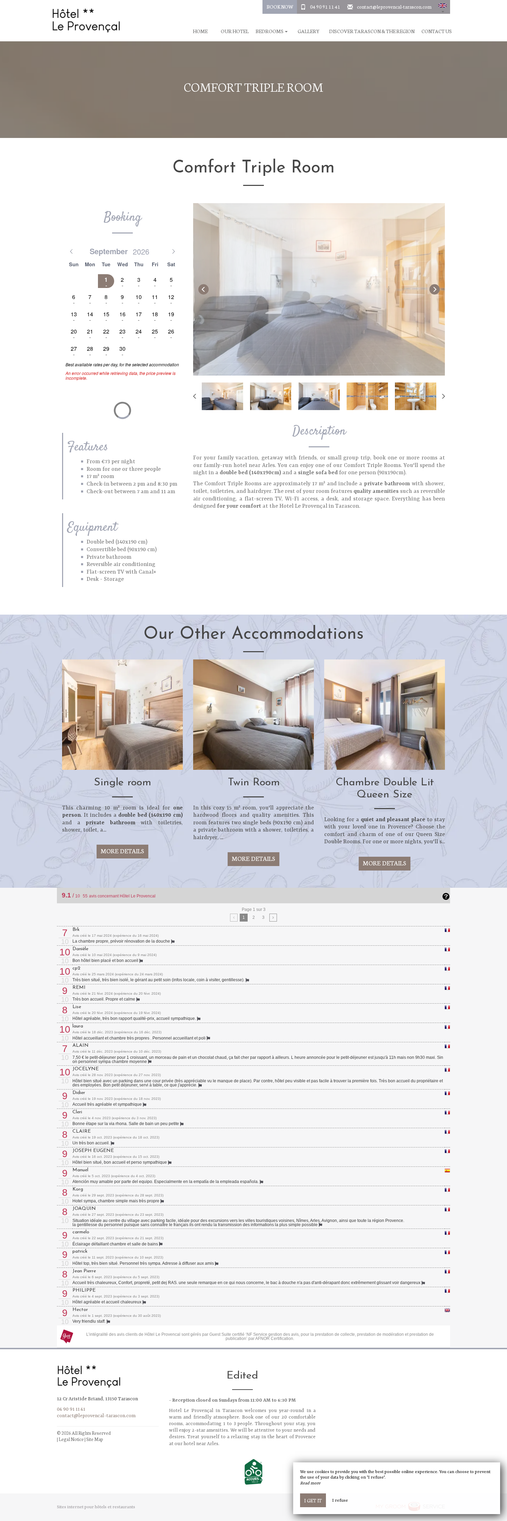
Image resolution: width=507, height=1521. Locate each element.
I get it (313, 1500)
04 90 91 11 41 (325, 6)
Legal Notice (71, 1439)
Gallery (308, 31)
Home (200, 31)
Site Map (94, 1439)
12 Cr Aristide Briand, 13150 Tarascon (97, 1399)
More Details (122, 850)
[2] (273, 918)
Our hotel (235, 31)
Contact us (436, 31)
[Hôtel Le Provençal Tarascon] (86, 20)
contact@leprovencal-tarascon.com (394, 6)
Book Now (280, 6)
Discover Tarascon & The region (372, 31)
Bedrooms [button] (270, 31)
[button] (442, 6)
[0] (234, 918)
